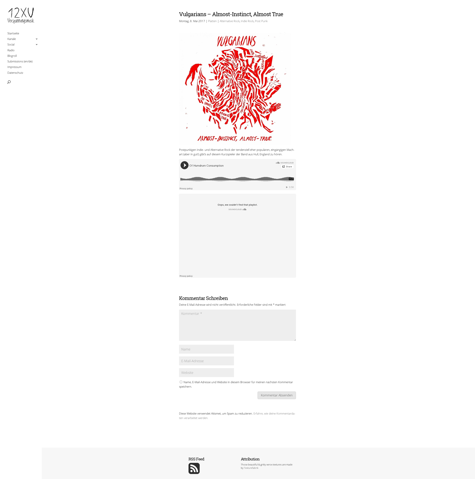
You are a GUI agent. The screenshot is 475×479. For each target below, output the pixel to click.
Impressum (14, 67)
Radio (10, 50)
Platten (212, 21)
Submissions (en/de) (19, 61)
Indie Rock (247, 21)
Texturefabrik (251, 468)
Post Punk (261, 21)
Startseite (13, 33)
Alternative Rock (230, 21)
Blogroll (12, 56)
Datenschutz (15, 73)
